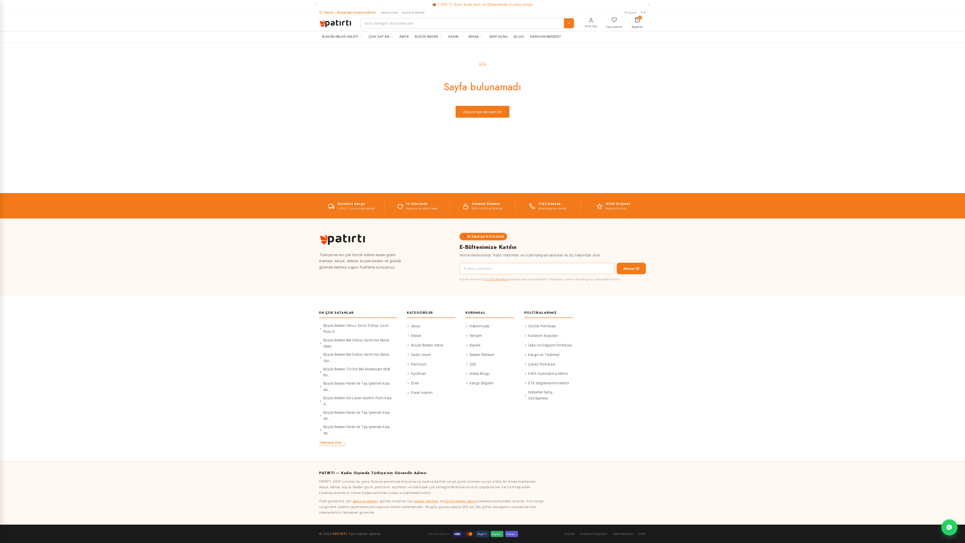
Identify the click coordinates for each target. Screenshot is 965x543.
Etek (415, 383)
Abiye (415, 326)
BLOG (519, 36)
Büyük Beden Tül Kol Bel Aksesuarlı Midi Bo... (356, 372)
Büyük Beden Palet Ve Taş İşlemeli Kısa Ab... (356, 386)
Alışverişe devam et (482, 111)
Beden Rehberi (482, 354)
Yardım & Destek (413, 12)
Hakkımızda (389, 12)
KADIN (453, 36)
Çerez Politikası (541, 364)
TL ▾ (643, 12)
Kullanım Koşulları (543, 335)
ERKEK (474, 36)
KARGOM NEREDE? (545, 36)
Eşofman (418, 373)
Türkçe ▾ (630, 12)
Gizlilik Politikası (497, 279)
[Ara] (569, 23)
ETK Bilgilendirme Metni (548, 383)
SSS (473, 364)
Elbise (416, 335)
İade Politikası (623, 534)
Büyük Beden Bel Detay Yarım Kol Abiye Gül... (356, 357)
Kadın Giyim (421, 354)
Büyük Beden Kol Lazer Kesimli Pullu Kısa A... (357, 401)
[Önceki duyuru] (316, 5)
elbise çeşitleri (426, 501)
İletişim (476, 335)
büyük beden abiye (460, 501)
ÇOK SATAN (379, 36)
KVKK (642, 534)
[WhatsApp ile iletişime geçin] (949, 527)
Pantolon (419, 364)
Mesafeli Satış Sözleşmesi (540, 395)
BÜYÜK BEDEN (426, 36)
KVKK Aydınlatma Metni (548, 373)
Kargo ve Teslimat (544, 354)
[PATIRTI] (335, 23)
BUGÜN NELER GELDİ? (340, 36)
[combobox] (467, 23)
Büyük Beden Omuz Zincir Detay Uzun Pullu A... (356, 328)
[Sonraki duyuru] (648, 5)
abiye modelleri (365, 501)
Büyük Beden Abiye (427, 345)
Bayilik (475, 345)
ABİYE (404, 36)
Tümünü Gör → (332, 442)
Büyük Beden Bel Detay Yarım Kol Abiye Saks (356, 343)
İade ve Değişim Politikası (550, 345)
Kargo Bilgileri (482, 383)
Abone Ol (631, 268)
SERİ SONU (498, 36)
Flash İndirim (422, 392)
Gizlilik (570, 534)
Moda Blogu (480, 373)
